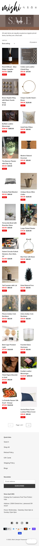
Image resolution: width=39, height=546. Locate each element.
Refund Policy (9, 452)
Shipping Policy (9, 463)
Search (6, 442)
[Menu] (36, 7)
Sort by (4, 40)
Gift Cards (7, 458)
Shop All (7, 447)
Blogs (6, 468)
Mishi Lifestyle (16, 539)
